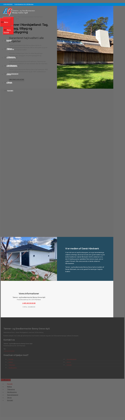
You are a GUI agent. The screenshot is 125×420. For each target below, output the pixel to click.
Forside (6, 32)
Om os (8, 74)
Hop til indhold (4, 2)
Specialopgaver (12, 66)
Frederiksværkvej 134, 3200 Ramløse (23, 4)
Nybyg (8, 41)
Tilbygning (10, 49)
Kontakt (10, 91)
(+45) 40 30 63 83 (8, 4)
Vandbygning (11, 58)
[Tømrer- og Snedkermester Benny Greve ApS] (19, 16)
